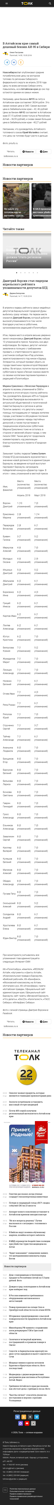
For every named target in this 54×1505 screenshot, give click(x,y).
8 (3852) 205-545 (13, 1472)
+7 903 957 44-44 (13, 1465)
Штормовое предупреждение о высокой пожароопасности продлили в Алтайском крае (30, 1319)
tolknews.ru (15, 1442)
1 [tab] (16, 272)
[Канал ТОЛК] (43, 151)
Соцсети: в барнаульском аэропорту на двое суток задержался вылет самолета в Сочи (30, 1354)
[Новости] (27, 151)
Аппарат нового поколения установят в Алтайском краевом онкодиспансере (29, 1213)
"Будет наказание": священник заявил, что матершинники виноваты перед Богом (28, 1256)
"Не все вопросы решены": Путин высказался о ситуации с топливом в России (28, 1223)
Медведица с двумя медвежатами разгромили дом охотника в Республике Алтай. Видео (29, 1377)
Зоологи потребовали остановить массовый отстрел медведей (26, 1103)
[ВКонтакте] (13, 62)
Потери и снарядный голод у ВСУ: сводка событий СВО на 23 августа (29, 1204)
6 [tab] (37, 272)
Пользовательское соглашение (22, 1491)
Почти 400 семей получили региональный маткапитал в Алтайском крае (29, 1113)
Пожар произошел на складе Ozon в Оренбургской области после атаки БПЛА (29, 1308)
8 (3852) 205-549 (13, 1475)
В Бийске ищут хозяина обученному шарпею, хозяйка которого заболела (27, 1233)
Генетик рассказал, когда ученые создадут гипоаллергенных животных (28, 1195)
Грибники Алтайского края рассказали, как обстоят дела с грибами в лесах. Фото (29, 1387)
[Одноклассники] (20, 62)
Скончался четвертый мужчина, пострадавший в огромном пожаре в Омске (27, 1342)
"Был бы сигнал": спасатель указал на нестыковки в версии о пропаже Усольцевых (28, 1398)
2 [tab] (20, 272)
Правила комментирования (20, 1494)
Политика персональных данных (23, 1489)
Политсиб (13, 55)
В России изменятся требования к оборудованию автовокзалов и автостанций (26, 1298)
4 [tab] (29, 272)
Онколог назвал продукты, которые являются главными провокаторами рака (30, 1094)
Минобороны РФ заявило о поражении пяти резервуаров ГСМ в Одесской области (28, 1330)
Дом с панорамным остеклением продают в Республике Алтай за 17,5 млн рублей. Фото (29, 1278)
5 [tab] (33, 272)
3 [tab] (25, 272)
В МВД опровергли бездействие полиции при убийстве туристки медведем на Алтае (29, 1244)
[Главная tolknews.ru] (27, 3)
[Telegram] (6, 62)
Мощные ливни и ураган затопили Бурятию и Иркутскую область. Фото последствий (27, 1365)
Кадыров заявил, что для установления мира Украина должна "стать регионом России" (26, 255)
